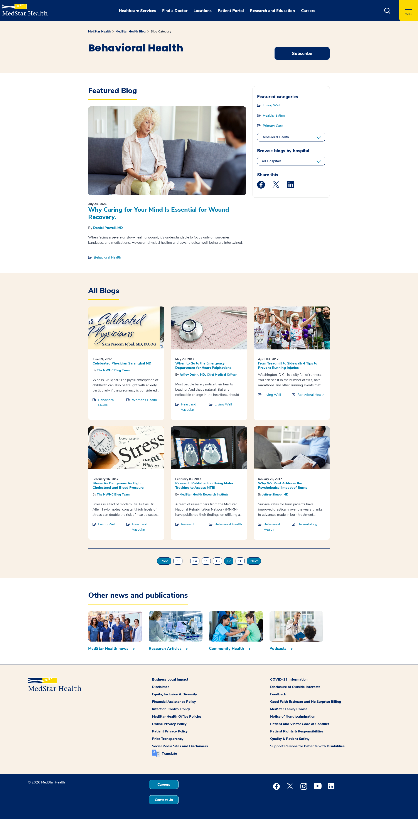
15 (206, 561)
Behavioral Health (107, 257)
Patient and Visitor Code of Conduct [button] (299, 724)
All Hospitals (271, 161)
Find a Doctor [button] (174, 10)
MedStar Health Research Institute (204, 494)
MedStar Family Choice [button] (288, 709)
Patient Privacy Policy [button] (170, 731)
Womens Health (144, 400)
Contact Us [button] (164, 799)
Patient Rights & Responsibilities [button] (297, 731)
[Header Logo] (23, 7)
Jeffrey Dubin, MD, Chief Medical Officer (208, 375)
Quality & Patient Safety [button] (290, 738)
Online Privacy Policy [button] (169, 724)
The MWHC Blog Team (113, 370)
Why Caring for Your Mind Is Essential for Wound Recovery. (158, 213)
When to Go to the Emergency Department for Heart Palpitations (203, 365)
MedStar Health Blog (131, 31)
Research (188, 524)
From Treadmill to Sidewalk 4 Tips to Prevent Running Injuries (287, 365)
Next (254, 561)
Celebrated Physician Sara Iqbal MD (122, 363)
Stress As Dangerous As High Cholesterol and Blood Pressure (118, 485)
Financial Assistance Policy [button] (174, 701)
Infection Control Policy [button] (171, 709)
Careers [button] (308, 10)
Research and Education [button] (272, 10)
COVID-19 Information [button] (289, 679)
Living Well (271, 105)
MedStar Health (99, 31)
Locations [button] (203, 10)
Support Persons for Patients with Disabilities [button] (307, 746)
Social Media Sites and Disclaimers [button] (180, 746)
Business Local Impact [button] (170, 679)
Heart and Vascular (188, 407)
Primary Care (273, 126)
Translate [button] (169, 753)
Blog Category (161, 31)
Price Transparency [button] (168, 738)
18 (240, 561)
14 (195, 561)
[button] (387, 10)
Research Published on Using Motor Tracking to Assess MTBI (204, 485)
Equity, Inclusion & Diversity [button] (174, 694)
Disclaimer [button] (160, 686)
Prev (164, 561)
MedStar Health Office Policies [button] (177, 716)
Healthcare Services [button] (137, 10)
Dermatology (307, 524)
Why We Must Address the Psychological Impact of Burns (282, 485)
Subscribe (302, 53)
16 (217, 561)
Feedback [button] (278, 694)
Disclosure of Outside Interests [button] (295, 686)
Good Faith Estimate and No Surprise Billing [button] (305, 701)
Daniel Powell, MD (108, 227)
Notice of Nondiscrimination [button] (292, 716)
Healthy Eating (274, 115)
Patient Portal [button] (231, 10)
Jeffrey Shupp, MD (275, 494)
